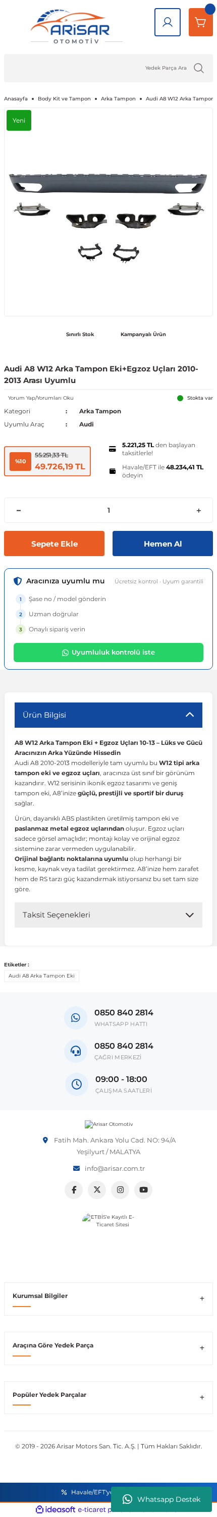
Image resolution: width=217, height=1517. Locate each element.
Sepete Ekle (54, 544)
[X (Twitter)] (97, 1190)
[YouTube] (143, 1190)
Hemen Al (163, 544)
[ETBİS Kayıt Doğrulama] (108, 1239)
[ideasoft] (55, 1509)
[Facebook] (74, 1190)
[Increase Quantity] (198, 510)
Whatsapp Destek (168, 1499)
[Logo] (109, 1124)
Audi (86, 424)
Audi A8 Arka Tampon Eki (42, 975)
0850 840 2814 (123, 1046)
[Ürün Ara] (199, 68)
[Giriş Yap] (167, 22)
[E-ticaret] (107, 1509)
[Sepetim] (201, 22)
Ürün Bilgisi (44, 715)
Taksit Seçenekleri (56, 914)
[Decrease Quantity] (18, 510)
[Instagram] (120, 1190)
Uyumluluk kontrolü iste (113, 652)
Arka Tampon (100, 411)
